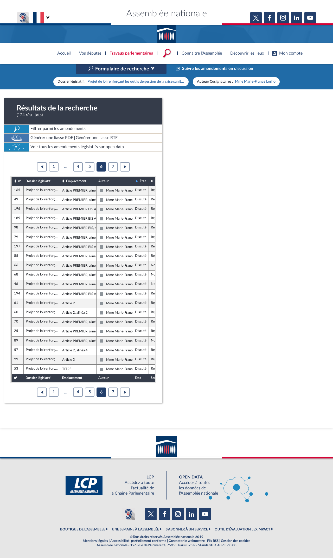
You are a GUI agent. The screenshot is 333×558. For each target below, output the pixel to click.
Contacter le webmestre (187, 540)
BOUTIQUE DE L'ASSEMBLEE (82, 529)
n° (19, 181)
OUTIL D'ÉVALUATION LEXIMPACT (242, 529)
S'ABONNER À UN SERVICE (187, 529)
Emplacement (76, 181)
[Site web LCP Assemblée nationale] (114, 485)
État (143, 181)
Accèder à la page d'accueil (166, 32)
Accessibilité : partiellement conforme (138, 540)
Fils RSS (213, 540)
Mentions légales (95, 540)
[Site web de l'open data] (219, 485)
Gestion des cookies (235, 540)
